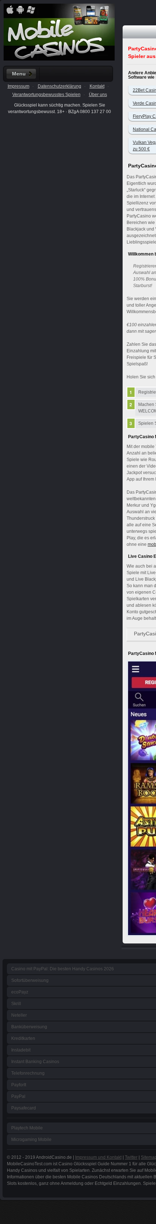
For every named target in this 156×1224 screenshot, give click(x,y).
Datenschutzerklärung (59, 86)
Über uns (98, 94)
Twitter (131, 1157)
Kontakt (97, 86)
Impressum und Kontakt (98, 1157)
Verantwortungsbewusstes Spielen (46, 94)
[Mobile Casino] (59, 59)
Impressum (18, 86)
